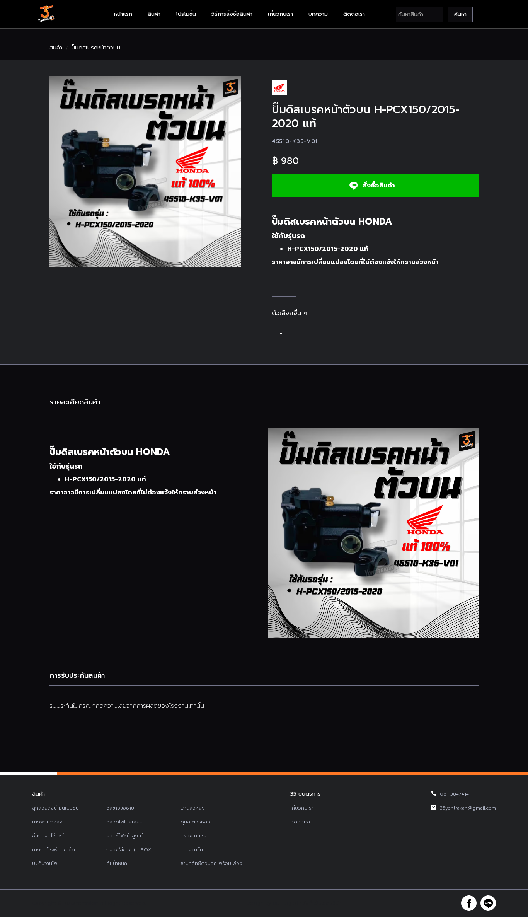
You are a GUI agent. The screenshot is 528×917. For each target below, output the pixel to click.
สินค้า (154, 14)
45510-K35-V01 (295, 141)
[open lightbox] (145, 171)
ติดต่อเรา (354, 14)
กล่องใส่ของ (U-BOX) (129, 849)
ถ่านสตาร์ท (192, 849)
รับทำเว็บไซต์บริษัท (322, 903)
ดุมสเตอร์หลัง (195, 821)
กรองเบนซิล (193, 835)
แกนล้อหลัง (193, 808)
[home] (46, 14)
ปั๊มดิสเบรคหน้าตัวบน (96, 48)
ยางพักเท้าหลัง (47, 821)
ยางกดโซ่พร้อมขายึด (53, 849)
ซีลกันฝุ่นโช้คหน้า (49, 835)
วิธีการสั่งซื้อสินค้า (231, 14)
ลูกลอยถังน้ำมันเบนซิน (55, 808)
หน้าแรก (123, 14)
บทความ (318, 14)
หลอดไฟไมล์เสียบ (124, 821)
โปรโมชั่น (186, 14)
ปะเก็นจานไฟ (44, 863)
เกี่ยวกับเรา (280, 14)
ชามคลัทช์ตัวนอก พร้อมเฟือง (211, 863)
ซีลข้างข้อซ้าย (120, 808)
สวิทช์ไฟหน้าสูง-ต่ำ (125, 835)
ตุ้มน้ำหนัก (116, 863)
